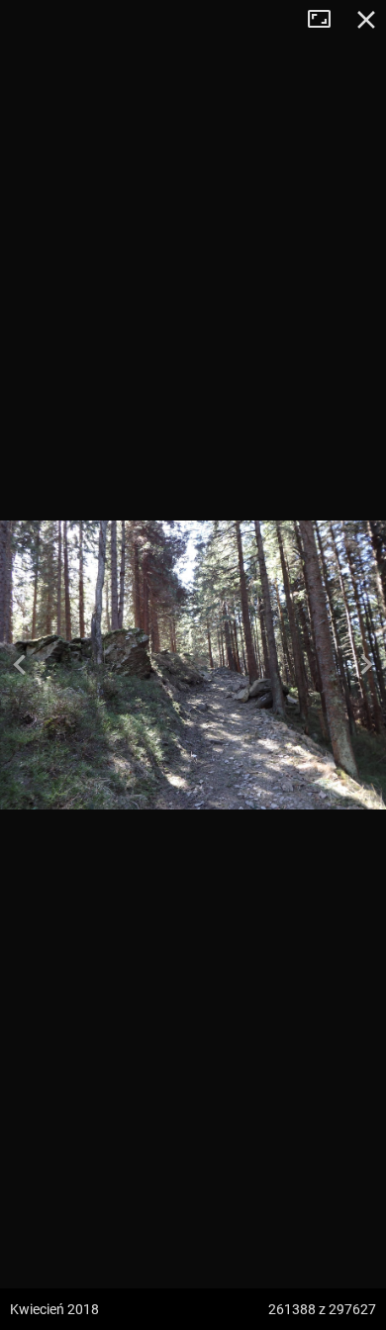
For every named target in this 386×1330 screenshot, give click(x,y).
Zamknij (366, 20)
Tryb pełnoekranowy (326, 20)
